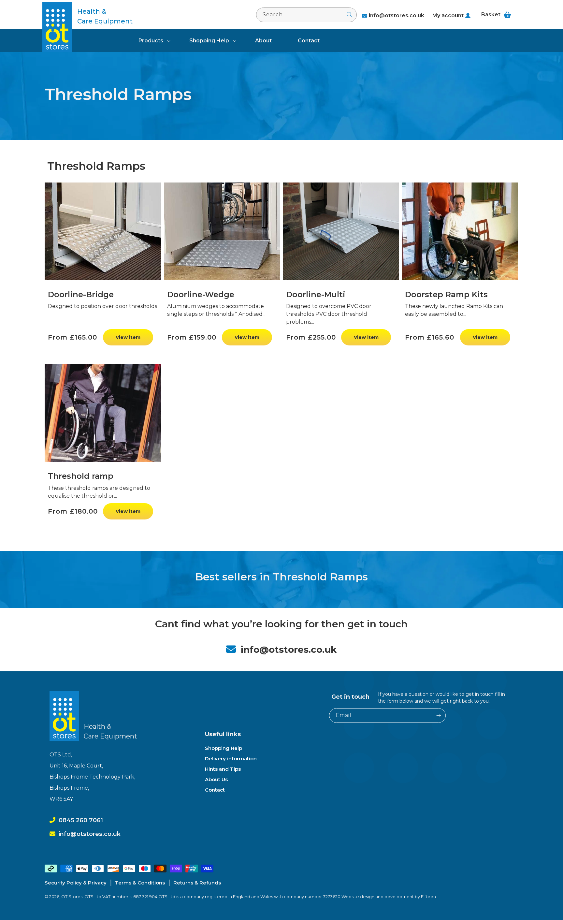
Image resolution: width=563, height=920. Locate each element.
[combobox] (306, 14)
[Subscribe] (438, 715)
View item (128, 337)
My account (448, 15)
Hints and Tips (223, 769)
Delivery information (231, 758)
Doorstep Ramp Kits (446, 294)
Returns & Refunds (197, 883)
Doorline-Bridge (81, 294)
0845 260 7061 (81, 820)
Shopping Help (209, 40)
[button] (151, 40)
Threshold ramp (80, 476)
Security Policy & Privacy (76, 883)
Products (150, 40)
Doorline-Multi (315, 294)
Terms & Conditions (140, 883)
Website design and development (378, 896)
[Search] (349, 14)
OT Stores (71, 896)
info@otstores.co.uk (396, 15)
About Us (216, 779)
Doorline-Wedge (200, 294)
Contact (215, 790)
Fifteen (428, 896)
